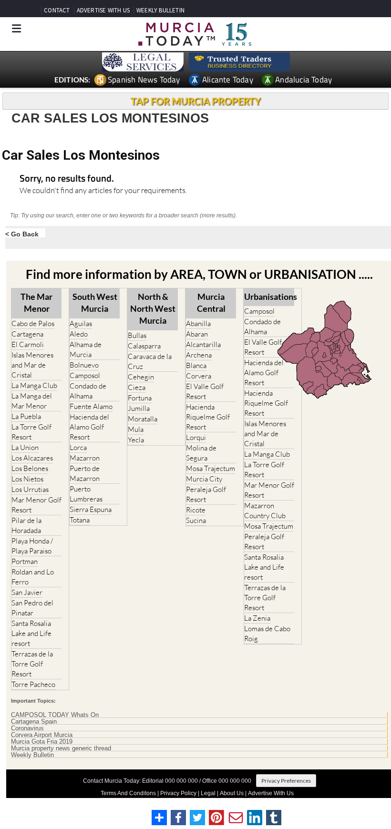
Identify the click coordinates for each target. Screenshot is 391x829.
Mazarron (85, 457)
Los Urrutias (30, 489)
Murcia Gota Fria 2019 (41, 742)
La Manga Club (34, 385)
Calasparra (144, 345)
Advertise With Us (271, 793)
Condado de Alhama (88, 390)
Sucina (196, 520)
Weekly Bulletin (32, 755)
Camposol (85, 375)
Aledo (79, 333)
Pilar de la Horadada (26, 525)
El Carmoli (27, 344)
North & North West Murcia (152, 308)
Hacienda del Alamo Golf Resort (89, 426)
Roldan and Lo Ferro (32, 576)
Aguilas (81, 323)
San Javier (26, 592)
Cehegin (141, 376)
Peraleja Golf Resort (206, 494)
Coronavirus (27, 728)
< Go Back (22, 233)
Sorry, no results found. (67, 179)
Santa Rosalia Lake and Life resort (31, 633)
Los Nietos (27, 478)
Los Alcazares (32, 457)
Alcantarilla (203, 344)
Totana (80, 519)
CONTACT (57, 10)
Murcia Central (211, 302)
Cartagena (27, 333)
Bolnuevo (84, 364)
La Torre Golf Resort (31, 431)
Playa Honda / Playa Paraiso (32, 545)
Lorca (78, 447)
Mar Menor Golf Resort (36, 504)
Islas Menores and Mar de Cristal (32, 364)
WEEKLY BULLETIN (160, 10)
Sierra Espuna (91, 509)
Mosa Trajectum (210, 468)
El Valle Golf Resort (205, 391)
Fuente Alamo (91, 406)
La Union (25, 447)
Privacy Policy (178, 793)
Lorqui (196, 437)
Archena (199, 354)
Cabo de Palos (32, 323)
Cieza (136, 387)
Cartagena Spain (34, 722)
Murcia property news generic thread (61, 748)
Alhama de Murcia (86, 349)
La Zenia (257, 618)
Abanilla (198, 323)
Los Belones (29, 468)
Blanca (196, 365)
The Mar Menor (36, 302)
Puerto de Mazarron (85, 473)
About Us (232, 793)
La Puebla (26, 416)
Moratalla (142, 418)
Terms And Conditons (128, 793)
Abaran (197, 333)
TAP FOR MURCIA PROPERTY (196, 101)
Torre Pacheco (33, 684)
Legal (208, 793)
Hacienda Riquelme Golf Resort (208, 416)
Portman (24, 561)
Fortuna (140, 397)
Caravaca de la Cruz (150, 361)
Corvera (198, 375)
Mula (136, 429)
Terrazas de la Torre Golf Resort (32, 663)
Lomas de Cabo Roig (267, 633)
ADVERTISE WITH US (103, 10)
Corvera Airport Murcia (41, 735)
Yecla (136, 439)
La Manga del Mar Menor (31, 400)
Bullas (137, 335)
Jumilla (139, 408)
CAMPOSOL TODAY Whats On (55, 715)
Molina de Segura (201, 452)
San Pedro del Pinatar (32, 607)
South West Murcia (94, 302)
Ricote (196, 509)
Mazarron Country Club (265, 510)
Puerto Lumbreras (86, 493)
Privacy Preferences (286, 780)
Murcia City (204, 478)
